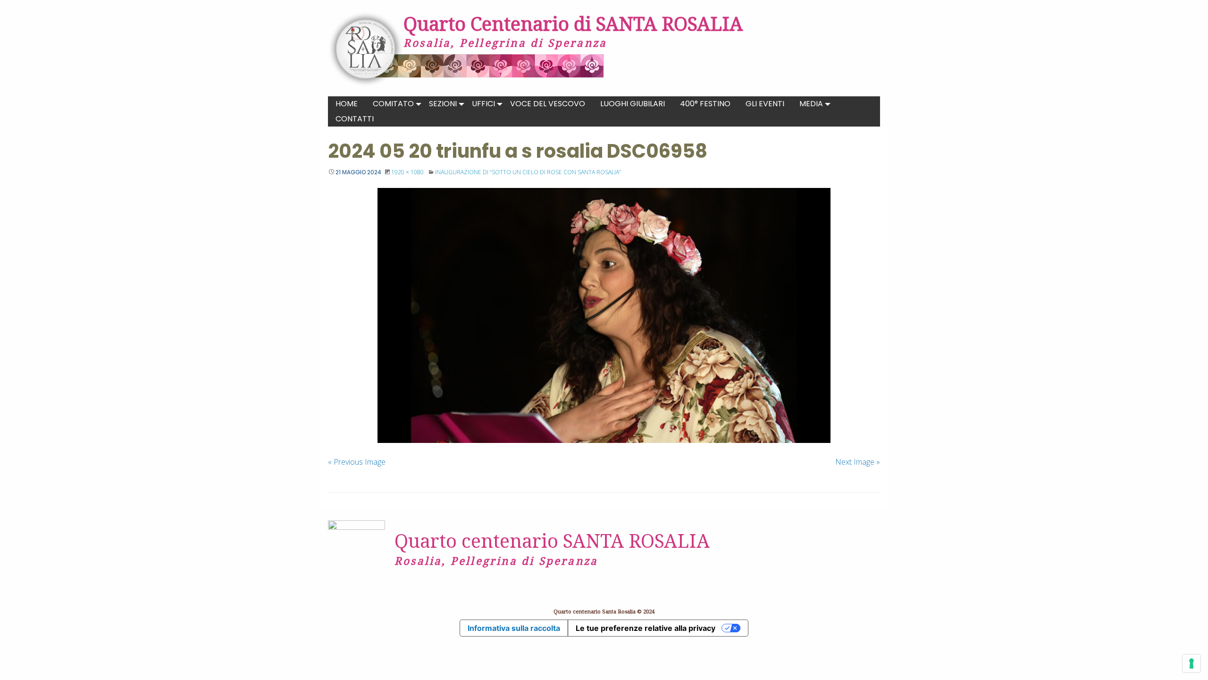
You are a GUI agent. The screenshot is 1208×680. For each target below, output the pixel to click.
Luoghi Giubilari (632, 103)
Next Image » (857, 462)
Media (811, 103)
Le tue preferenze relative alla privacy (645, 628)
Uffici (483, 103)
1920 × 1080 (407, 172)
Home (347, 103)
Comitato (393, 103)
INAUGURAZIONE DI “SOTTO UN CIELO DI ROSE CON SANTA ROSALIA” (528, 172)
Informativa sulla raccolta (514, 628)
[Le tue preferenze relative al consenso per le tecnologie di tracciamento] (1191, 663)
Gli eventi (765, 103)
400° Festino (705, 103)
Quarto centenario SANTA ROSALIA (552, 540)
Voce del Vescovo (547, 103)
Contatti (355, 118)
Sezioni (443, 103)
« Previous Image (357, 462)
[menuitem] (346, 103)
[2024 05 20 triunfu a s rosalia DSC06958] (604, 315)
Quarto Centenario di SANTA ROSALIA (573, 23)
